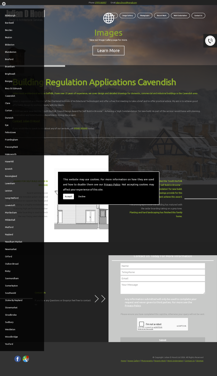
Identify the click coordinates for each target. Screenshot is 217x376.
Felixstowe (10, 132)
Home (112, 15)
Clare (7, 103)
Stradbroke (11, 315)
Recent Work (161, 15)
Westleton (10, 329)
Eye (6, 125)
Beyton (8, 37)
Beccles (8, 30)
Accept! (68, 196)
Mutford (9, 227)
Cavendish (10, 96)
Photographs (145, 15)
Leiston (8, 190)
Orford (8, 256)
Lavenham (10, 183)
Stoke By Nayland (13, 300)
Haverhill (9, 161)
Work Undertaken (180, 15)
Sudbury (9, 322)
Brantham (10, 66)
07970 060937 (100, 2)
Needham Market (13, 241)
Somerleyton (11, 285)
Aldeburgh (10, 15)
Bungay (8, 81)
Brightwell (10, 74)
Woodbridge (11, 336)
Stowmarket (11, 307)
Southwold (10, 293)
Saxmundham (12, 278)
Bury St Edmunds (13, 88)
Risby (7, 271)
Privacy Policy (112, 184)
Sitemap (199, 361)
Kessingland (11, 176)
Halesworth (10, 154)
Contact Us (198, 15)
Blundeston (10, 52)
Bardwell (9, 23)
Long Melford (11, 198)
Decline (81, 196)
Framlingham (11, 139)
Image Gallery (127, 15)
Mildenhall (10, 220)
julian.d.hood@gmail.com (126, 2)
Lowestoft (10, 205)
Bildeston (9, 44)
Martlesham (11, 212)
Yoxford (9, 344)
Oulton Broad (11, 264)
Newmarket (11, 249)
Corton (8, 110)
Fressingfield (11, 147)
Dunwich (9, 118)
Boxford (9, 59)
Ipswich (8, 169)
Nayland (9, 234)
